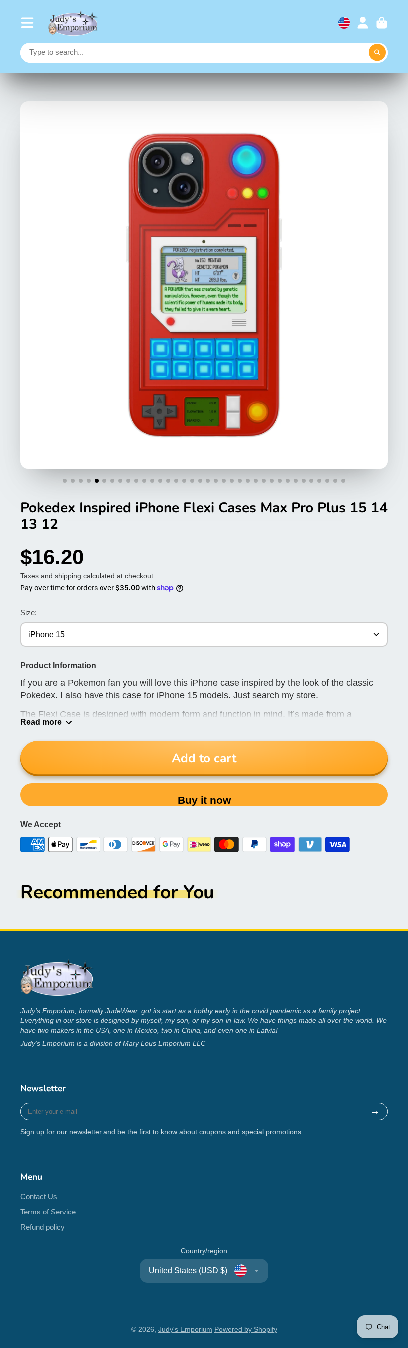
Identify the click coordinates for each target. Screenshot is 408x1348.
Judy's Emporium (185, 1329)
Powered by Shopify (245, 1329)
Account (363, 23)
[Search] (377, 52)
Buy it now (204, 800)
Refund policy (42, 1227)
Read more (41, 721)
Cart (382, 23)
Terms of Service (48, 1212)
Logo (73, 23)
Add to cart (204, 758)
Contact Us (38, 1196)
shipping (68, 576)
